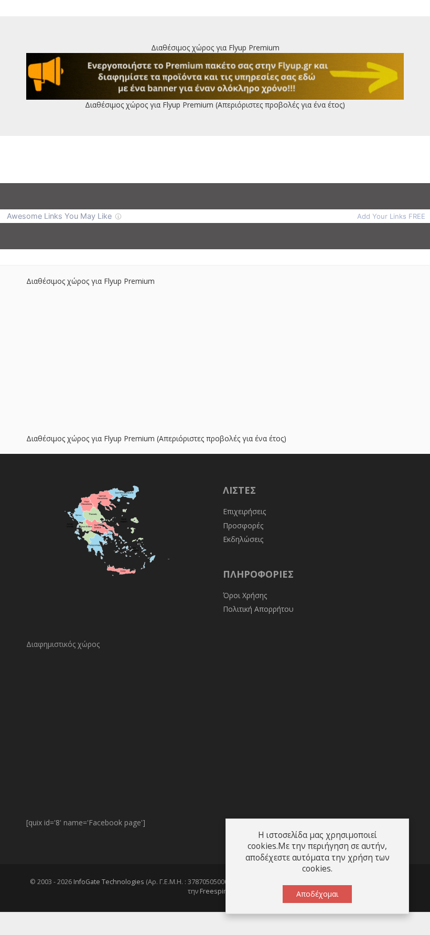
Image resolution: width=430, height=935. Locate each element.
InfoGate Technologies (108, 881)
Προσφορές (243, 525)
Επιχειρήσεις (244, 511)
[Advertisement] (215, 359)
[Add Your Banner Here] (215, 75)
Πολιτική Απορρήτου (258, 609)
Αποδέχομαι (317, 894)
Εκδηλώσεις (243, 539)
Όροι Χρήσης (245, 595)
